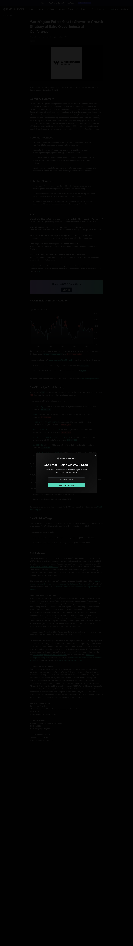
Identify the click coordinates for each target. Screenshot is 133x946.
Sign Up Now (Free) (66, 485)
